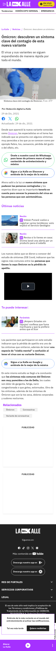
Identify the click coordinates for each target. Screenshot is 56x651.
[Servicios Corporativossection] (51, 589)
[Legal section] (51, 597)
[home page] (28, 531)
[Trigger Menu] (4, 4)
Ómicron (12, 133)
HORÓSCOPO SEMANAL (26, 11)
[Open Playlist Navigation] (52, 645)
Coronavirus (29, 409)
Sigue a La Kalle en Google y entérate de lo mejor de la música (29, 363)
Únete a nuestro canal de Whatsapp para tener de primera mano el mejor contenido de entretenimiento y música (31, 160)
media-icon (28, 645)
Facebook (3, 120)
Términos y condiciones (23, 608)
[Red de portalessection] (51, 582)
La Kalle (5, 29)
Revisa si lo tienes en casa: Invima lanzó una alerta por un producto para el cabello (36, 240)
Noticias (16, 29)
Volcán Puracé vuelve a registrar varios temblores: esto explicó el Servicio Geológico (37, 222)
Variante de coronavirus (17, 415)
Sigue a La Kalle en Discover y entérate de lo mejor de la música (29, 173)
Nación (23, 216)
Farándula (25, 317)
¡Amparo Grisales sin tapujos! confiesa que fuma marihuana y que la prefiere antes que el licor (34, 325)
